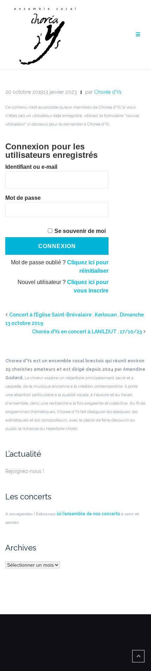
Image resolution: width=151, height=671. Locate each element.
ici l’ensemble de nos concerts (88, 513)
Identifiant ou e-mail (31, 167)
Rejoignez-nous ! (24, 471)
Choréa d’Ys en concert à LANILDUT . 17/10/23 (87, 331)
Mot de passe (23, 198)
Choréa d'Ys (108, 92)
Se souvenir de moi (80, 231)
